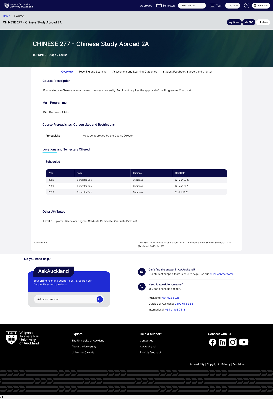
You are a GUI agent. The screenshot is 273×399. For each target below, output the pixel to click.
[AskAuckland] (100, 299)
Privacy (225, 364)
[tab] (67, 71)
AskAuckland (148, 346)
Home (6, 15)
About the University (84, 346)
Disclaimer (239, 364)
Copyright (213, 364)
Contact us (146, 340)
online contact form (221, 273)
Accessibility (196, 364)
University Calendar (83, 352)
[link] (56, 112)
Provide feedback (151, 352)
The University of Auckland (88, 340)
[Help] (247, 6)
